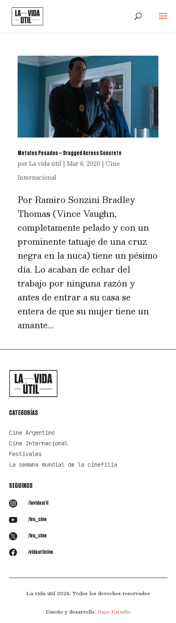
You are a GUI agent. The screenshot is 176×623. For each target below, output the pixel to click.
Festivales (25, 454)
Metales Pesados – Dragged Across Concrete (70, 153)
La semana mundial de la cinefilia (63, 464)
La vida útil (45, 163)
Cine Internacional (38, 443)
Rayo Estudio (114, 611)
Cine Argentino (32, 432)
